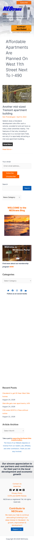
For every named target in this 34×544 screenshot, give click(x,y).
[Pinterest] (23, 490)
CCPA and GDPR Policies (17, 496)
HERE (11, 267)
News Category (9, 197)
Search (5, 184)
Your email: (6, 162)
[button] (24, 2)
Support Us (17, 529)
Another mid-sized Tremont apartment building (15, 110)
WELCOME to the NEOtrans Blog (17, 209)
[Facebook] (10, 490)
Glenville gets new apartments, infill (16, 403)
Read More (7, 144)
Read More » (7, 149)
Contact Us (17, 484)
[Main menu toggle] (28, 8)
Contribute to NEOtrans (17, 510)
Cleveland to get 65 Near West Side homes (16, 394)
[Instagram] (17, 490)
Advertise (17, 486)
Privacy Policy (17, 493)
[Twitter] (14, 490)
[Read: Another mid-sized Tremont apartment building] (17, 94)
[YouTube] (20, 490)
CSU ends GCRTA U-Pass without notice (15, 411)
